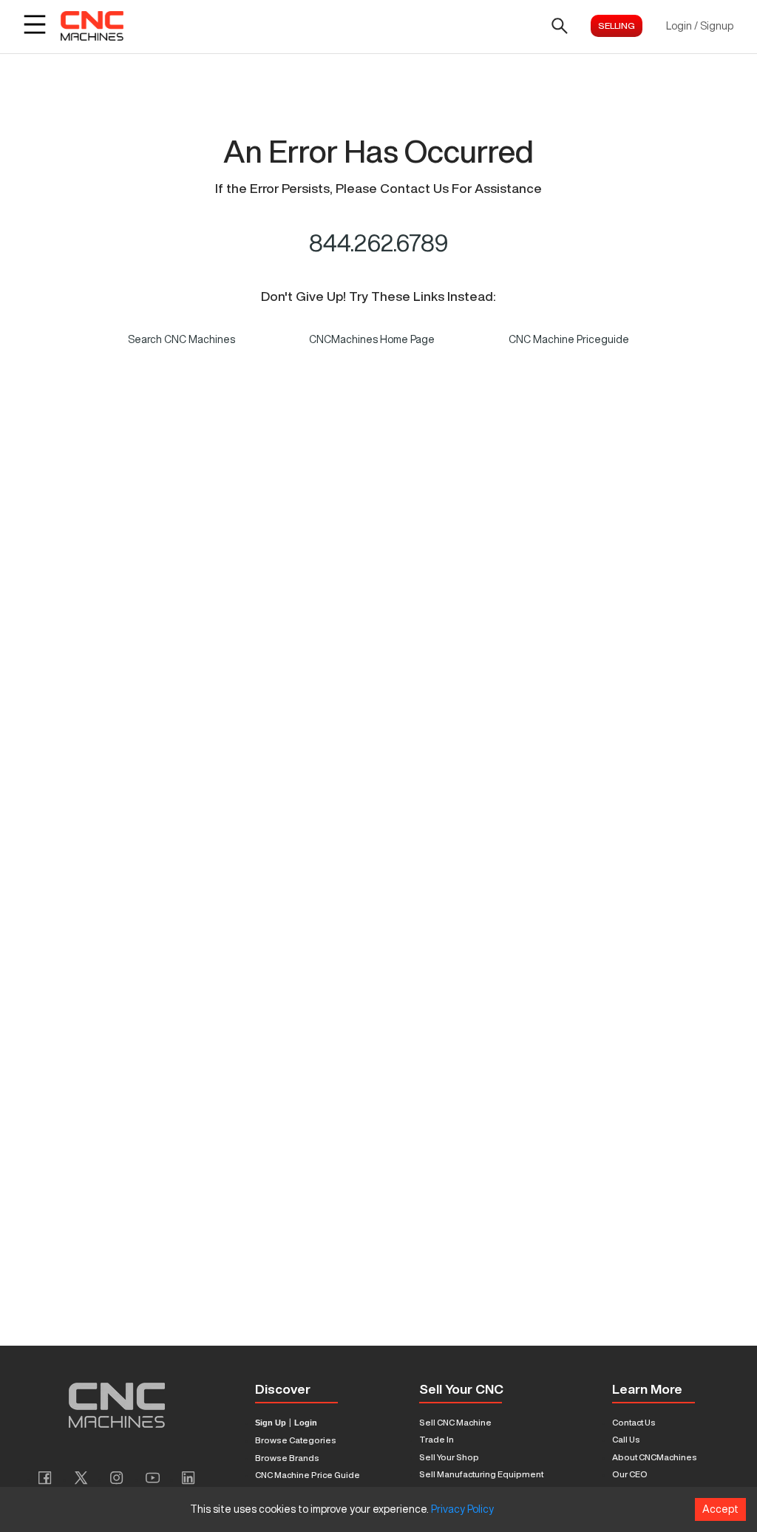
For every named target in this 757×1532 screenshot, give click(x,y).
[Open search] (559, 26)
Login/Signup (699, 26)
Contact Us (634, 1422)
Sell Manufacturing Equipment (481, 1474)
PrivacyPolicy (462, 1509)
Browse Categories (295, 1440)
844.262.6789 (379, 242)
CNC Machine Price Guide (307, 1475)
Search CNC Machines (181, 339)
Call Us (626, 1439)
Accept (720, 1509)
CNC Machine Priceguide (569, 339)
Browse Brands (287, 1458)
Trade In (436, 1439)
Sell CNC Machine (455, 1422)
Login (305, 1423)
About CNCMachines (654, 1457)
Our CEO (630, 1474)
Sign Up (270, 1423)
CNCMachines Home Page (372, 339)
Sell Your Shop (449, 1457)
